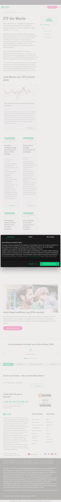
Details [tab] (30, 237)
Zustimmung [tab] (10, 237)
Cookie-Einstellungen (34, 256)
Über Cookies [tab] (50, 237)
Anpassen (31, 264)
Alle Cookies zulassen (49, 264)
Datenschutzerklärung (13, 258)
